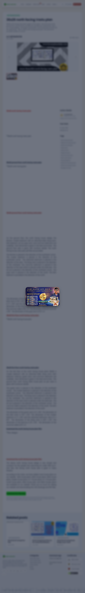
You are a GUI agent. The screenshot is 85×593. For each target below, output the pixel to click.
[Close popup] (57, 289)
